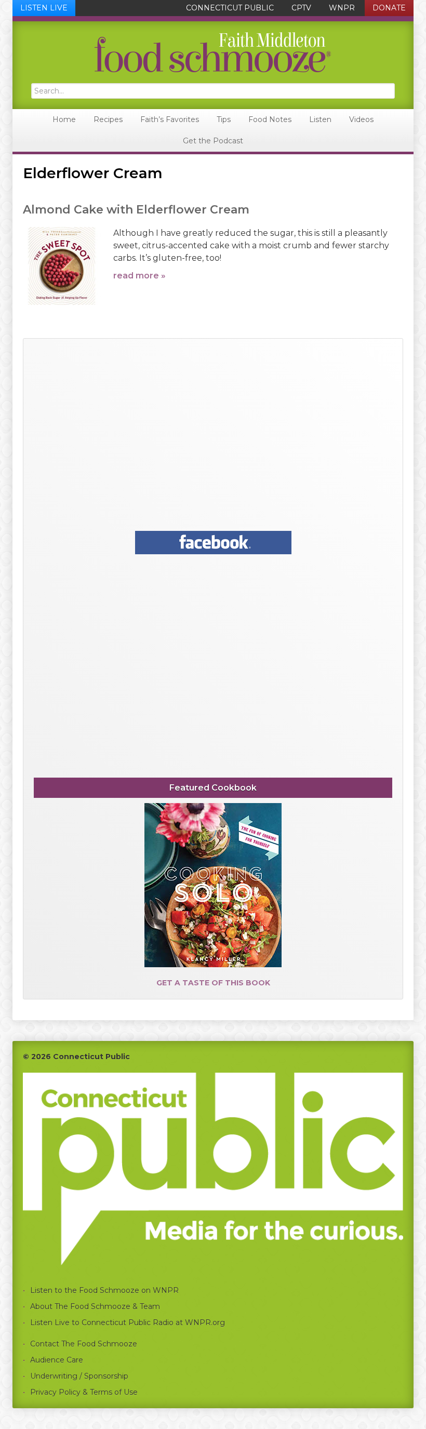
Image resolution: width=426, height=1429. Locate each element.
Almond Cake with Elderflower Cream (136, 210)
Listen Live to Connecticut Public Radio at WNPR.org (127, 1322)
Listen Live (44, 7)
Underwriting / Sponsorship (79, 1376)
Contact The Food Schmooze (83, 1343)
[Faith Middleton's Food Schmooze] (213, 52)
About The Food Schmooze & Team (95, 1306)
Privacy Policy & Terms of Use (84, 1392)
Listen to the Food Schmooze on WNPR (104, 1290)
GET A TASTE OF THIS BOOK (213, 982)
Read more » (139, 276)
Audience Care (56, 1360)
